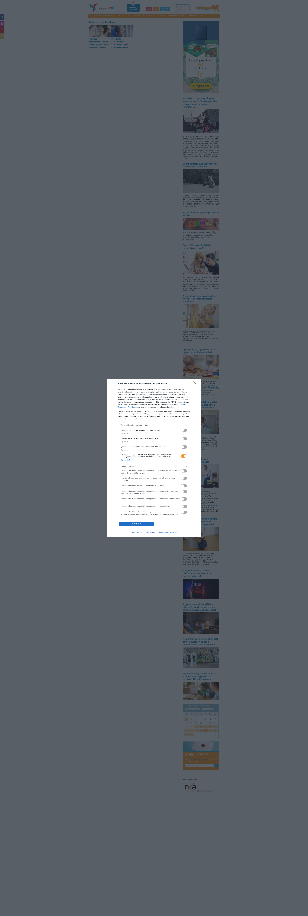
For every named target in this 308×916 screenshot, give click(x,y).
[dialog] (154, 458)
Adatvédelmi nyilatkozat (168, 532)
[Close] (195, 383)
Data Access (150, 532)
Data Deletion (137, 532)
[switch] (184, 430)
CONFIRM (136, 524)
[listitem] (154, 425)
